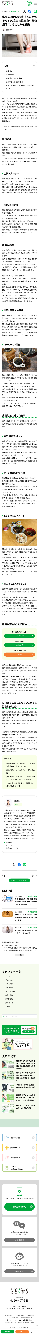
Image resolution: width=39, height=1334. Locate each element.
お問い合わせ (19, 1271)
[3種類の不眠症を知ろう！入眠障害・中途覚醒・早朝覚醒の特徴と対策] (7, 914)
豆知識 (7, 1006)
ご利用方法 (19, 645)
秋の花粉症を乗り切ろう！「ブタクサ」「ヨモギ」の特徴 (26, 931)
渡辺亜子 (9, 30)
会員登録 (19, 654)
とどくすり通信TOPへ (19, 880)
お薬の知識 (9, 984)
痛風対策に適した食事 (14, 78)
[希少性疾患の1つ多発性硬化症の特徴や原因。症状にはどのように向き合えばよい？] (7, 898)
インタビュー (9, 980)
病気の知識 (15, 11)
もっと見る (19, 955)
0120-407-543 (19, 1300)
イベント (8, 976)
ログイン (22, 1332)
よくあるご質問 (19, 1240)
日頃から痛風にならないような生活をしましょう (20, 86)
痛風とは (9, 71)
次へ (33, 876)
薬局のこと (9, 1003)
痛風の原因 (10, 74)
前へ (5, 876)
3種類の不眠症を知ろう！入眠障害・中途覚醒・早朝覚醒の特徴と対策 (26, 917)
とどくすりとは (19, 636)
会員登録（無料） (19, 1206)
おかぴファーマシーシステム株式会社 (18, 1320)
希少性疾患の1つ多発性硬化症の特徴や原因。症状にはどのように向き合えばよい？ (26, 902)
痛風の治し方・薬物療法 (14, 82)
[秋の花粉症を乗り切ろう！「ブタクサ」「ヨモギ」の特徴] (7, 929)
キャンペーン (9, 987)
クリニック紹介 (10, 991)
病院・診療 (9, 999)
